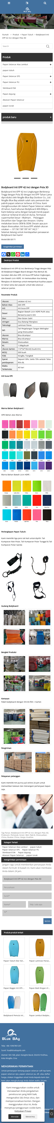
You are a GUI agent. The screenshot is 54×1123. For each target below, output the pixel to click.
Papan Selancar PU (11, 82)
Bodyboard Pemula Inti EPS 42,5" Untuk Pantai (15, 1015)
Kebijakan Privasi (23, 1111)
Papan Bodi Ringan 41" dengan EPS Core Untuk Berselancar (40, 988)
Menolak (14, 1116)
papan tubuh (27, 34)
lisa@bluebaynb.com (16, 1050)
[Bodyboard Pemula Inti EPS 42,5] (14, 1002)
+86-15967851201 (13, 1045)
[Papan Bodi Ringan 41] (40, 974)
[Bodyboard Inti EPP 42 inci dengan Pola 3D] (25, 152)
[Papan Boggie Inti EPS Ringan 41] (14, 974)
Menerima (30, 1116)
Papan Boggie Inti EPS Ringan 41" (15, 988)
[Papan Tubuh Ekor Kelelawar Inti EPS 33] (14, 947)
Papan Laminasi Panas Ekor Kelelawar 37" (40, 961)
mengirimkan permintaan (12, 247)
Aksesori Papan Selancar (13, 100)
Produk (16, 34)
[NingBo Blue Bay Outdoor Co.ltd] (27, 9)
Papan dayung (9, 94)
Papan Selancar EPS (11, 76)
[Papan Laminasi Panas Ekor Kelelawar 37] (40, 947)
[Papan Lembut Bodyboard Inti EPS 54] (40, 1002)
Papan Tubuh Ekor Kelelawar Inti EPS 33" (15, 961)
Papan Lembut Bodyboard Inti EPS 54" (40, 1015)
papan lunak (8, 106)
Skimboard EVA (9, 88)
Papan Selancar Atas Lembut (15, 64)
